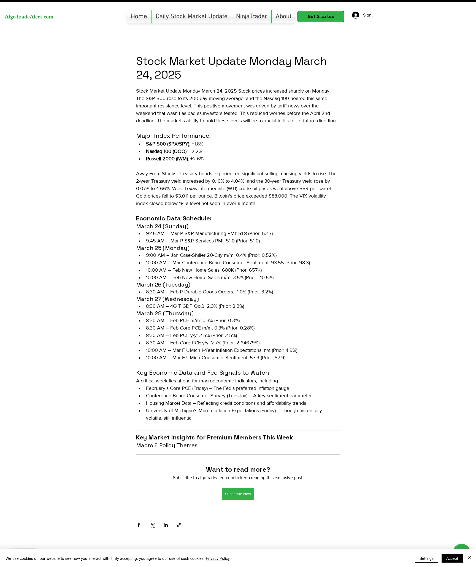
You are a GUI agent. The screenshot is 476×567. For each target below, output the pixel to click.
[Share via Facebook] (138, 525)
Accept (452, 558)
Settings (427, 558)
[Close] (469, 558)
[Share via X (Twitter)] (152, 525)
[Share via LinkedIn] (165, 525)
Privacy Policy (218, 558)
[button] (251, 16)
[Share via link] (179, 525)
